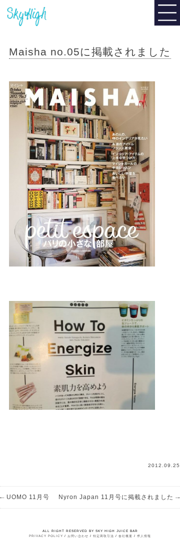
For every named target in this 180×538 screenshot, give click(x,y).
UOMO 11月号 (25, 497)
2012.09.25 (164, 465)
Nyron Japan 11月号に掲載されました (119, 497)
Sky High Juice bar (41, 15)
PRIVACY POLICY (46, 536)
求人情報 (144, 536)
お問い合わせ (78, 536)
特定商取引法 (103, 536)
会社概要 (125, 536)
